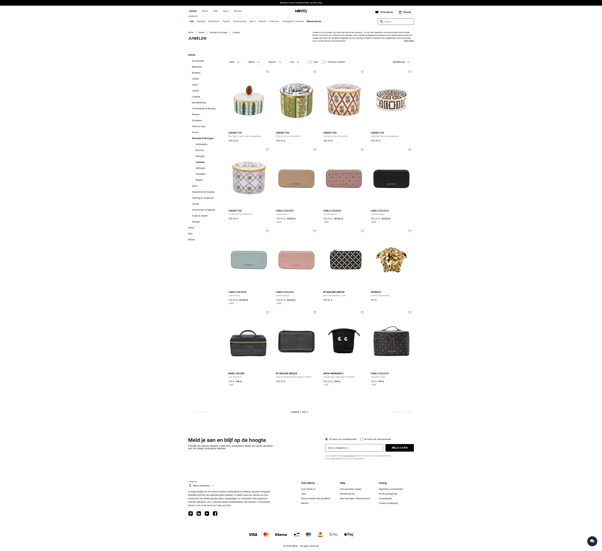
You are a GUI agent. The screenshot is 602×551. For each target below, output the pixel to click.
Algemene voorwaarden (391, 489)
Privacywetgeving (388, 494)
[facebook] (215, 514)
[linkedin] (198, 514)
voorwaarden (348, 456)
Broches (200, 150)
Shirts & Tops (198, 126)
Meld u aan (400, 447)
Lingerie (196, 97)
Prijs (292, 62)
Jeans (195, 85)
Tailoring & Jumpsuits (203, 198)
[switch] (311, 62)
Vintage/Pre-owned (293, 21)
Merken (305, 503)
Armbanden (202, 144)
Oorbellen (201, 174)
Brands (262, 21)
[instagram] (190, 514)
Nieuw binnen (314, 21)
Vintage (196, 222)
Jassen (195, 79)
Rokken (196, 115)
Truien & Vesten (200, 216)
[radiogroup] (369, 439)
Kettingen (200, 168)
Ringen (199, 180)
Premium (274, 21)
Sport (253, 21)
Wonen (191, 240)
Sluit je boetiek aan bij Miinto (315, 499)
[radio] (326, 439)
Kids (215, 11)
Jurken (195, 91)
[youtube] (206, 514)
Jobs (303, 494)
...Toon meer (408, 41)
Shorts (195, 132)
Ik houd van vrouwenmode (342, 439)
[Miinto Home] (301, 11)
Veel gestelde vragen (351, 489)
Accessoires (239, 21)
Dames (193, 11)
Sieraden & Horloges (218, 32)
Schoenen (213, 21)
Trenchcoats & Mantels (203, 210)
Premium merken (336, 62)
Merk (232, 62)
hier (333, 459)
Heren (205, 11)
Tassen (226, 21)
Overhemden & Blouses (204, 109)
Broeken (196, 73)
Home (190, 32)
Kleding (201, 21)
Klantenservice (347, 494)
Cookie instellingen (388, 503)
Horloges (200, 156)
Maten (251, 62)
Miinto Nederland (201, 485)
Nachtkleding (199, 103)
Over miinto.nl (308, 489)
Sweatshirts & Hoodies (203, 192)
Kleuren (272, 62)
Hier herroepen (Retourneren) (355, 499)
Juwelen (200, 162)
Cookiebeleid (385, 499)
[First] (193, 412)
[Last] (409, 412)
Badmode (197, 67)
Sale (191, 21)
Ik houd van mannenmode (377, 439)
